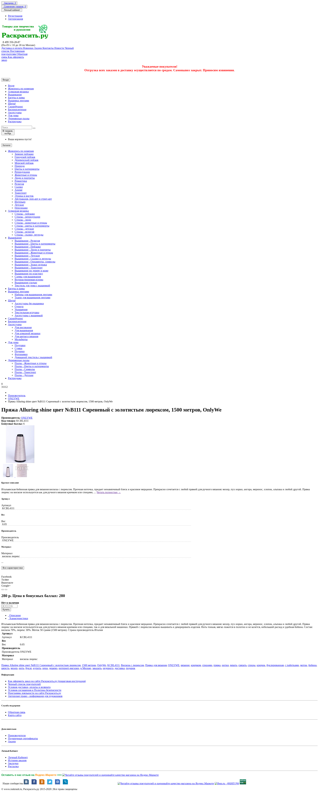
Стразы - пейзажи (25, 213)
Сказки (19, 187)
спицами (207, 665)
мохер (14, 668)
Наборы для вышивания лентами (33, 294)
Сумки (18, 348)
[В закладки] (2, 589)
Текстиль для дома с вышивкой (32, 285)
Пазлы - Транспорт (25, 372)
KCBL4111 (113, 665)
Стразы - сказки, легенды (29, 234)
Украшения (21, 309)
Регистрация (15, 15)
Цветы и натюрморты (27, 169)
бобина (312, 665)
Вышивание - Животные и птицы (34, 252)
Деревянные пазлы (18, 118)
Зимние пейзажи (24, 154)
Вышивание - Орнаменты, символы (35, 261)
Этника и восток (24, 195)
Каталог (7, 145)
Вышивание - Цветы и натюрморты (35, 243)
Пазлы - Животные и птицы (31, 363)
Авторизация (15, 18)
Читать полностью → (109, 492)
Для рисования (23, 327)
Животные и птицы (26, 175)
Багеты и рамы (16, 97)
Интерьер (20, 201)
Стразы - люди (23, 219)
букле (28, 668)
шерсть (5, 668)
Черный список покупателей (24, 684)
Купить (6, 609)
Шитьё (12, 103)
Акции (12, 741)
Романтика (21, 181)
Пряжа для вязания (156, 665)
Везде (11, 85)
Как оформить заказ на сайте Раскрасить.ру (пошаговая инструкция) (47, 681)
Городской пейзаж (25, 157)
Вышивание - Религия (27, 240)
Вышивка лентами (18, 100)
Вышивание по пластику (29, 273)
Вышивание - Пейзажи (28, 246)
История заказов (17, 760)
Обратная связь (16, 712)
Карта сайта (14, 715)
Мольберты (21, 339)
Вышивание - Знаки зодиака (31, 264)
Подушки (20, 345)
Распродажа (14, 121)
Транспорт (21, 192)
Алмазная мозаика (18, 91)
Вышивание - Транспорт (29, 267)
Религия (19, 184)
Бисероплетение (17, 109)
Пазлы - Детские (24, 375)
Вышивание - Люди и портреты (33, 249)
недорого (108, 668)
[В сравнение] (6, 589)
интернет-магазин (69, 668)
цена (45, 668)
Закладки (13, 763)
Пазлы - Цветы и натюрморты (32, 366)
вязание (185, 665)
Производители (17, 735)
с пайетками (292, 665)
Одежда (19, 306)
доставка (120, 668)
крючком (196, 665)
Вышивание (15, 94)
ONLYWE (13, 398)
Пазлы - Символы (25, 369)
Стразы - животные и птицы (31, 222)
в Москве (85, 668)
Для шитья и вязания (26, 336)
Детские (19, 204)
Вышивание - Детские (27, 255)
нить (21, 668)
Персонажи (21, 207)
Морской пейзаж (24, 163)
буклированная (275, 665)
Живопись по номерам (21, 88)
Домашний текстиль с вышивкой (33, 357)
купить (37, 668)
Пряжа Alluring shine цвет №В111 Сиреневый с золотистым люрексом (41, 665)
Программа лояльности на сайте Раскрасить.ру (34, 693)
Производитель (16, 395)
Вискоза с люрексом (132, 665)
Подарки (20, 351)
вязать (233, 665)
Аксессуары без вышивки (29, 303)
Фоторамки (21, 354)
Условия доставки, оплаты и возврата (29, 687)
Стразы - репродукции (27, 216)
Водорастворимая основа (29, 279)
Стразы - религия (24, 231)
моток (303, 665)
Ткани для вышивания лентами (32, 297)
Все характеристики (13, 568)
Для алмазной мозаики (27, 333)
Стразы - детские (24, 228)
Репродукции (22, 172)
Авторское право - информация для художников (35, 696)
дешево (53, 668)
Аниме (18, 189)
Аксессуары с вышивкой (29, 315)
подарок (130, 668)
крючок (261, 665)
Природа (20, 166)
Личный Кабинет (18, 757)
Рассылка (13, 766)
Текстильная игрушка (27, 312)
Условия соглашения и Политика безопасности (34, 690)
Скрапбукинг (15, 106)
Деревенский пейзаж (26, 160)
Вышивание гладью (26, 282)
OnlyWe (101, 665)
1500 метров (89, 665)
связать (242, 665)
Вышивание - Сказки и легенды (33, 258)
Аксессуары (15, 112)
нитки (225, 665)
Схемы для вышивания (28, 276)
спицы (251, 665)
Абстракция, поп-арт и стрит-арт (33, 198)
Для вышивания (24, 330)
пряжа (216, 665)
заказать (97, 668)
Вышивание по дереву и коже (31, 270)
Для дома (13, 115)
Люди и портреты (25, 178)
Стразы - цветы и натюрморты (32, 225)
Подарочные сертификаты (23, 738)
